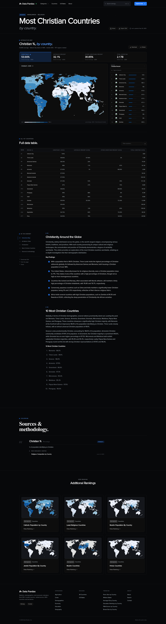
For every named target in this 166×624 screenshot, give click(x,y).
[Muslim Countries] (83, 555)
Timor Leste (30, 157)
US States (63, 3)
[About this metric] (33, 66)
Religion (41, 14)
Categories (43, 3)
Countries (54, 3)
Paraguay (29, 192)
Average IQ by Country (110, 600)
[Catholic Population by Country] (40, 514)
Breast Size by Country (110, 609)
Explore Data (139, 3)
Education (58, 606)
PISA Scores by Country (110, 606)
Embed (144, 47)
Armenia (29, 169)
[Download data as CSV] (145, 143)
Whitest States (107, 597)
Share (113, 28)
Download (134, 47)
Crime (57, 597)
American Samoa (31, 161)
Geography (58, 609)
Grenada (29, 181)
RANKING (22, 14)
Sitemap (22, 604)
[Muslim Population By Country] (126, 514)
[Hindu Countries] (126, 555)
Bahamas (29, 208)
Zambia (29, 200)
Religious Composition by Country (41, 454)
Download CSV (24, 259)
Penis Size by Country (109, 594)
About (70, 3)
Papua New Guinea (32, 185)
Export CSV (124, 28)
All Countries (83, 594)
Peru (28, 216)
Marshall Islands (31, 173)
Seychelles (30, 212)
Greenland (30, 189)
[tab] (35, 57)
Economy (58, 603)
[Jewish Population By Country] (40, 555)
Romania (29, 165)
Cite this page (24, 262)
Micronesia (30, 204)
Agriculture (58, 594)
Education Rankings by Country (112, 603)
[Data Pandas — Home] (28, 3)
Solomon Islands (31, 177)
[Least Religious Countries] (83, 514)
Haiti (28, 196)
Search (129, 597)
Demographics (59, 600)
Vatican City (30, 153)
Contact (30, 604)
